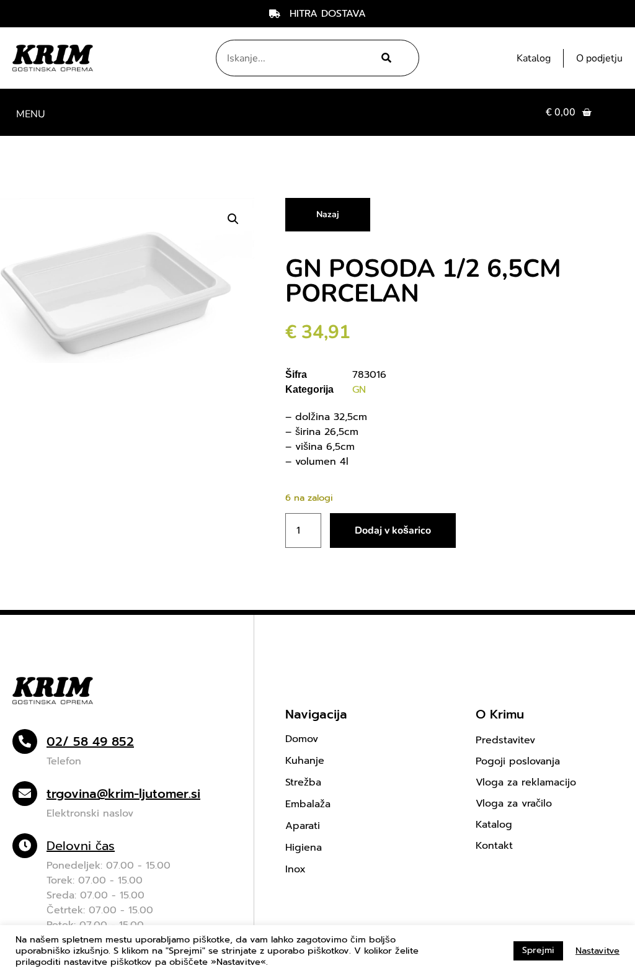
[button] (30, 112)
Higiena (303, 847)
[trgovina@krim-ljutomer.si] (24, 793)
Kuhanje (304, 760)
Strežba (303, 782)
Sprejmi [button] (538, 950)
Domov (301, 739)
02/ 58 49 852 (90, 741)
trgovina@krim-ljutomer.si (123, 793)
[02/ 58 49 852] (24, 741)
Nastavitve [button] (597, 950)
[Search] (384, 58)
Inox (295, 869)
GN (359, 389)
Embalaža (308, 804)
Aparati (302, 826)
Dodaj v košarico (393, 530)
